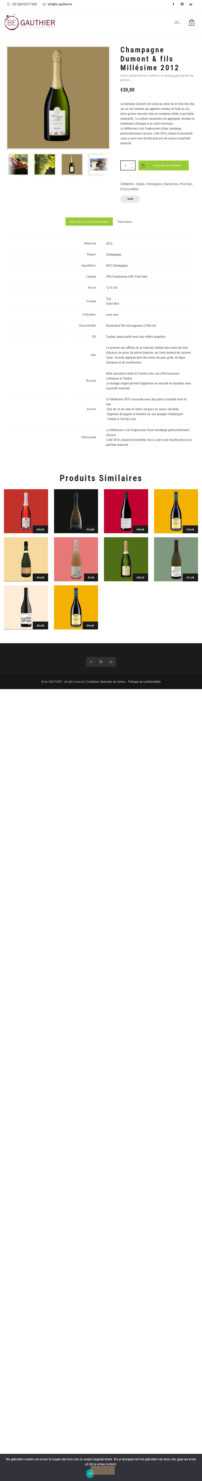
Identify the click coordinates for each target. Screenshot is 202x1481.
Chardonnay (170, 184)
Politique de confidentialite (144, 682)
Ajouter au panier (167, 165)
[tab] (89, 221)
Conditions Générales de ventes (105, 682)
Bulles (140, 184)
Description (125, 221)
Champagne (153, 184)
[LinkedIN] (190, 4)
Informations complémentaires (89, 221)
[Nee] (103, 1470)
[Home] (29, 30)
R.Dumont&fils (129, 189)
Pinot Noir (186, 184)
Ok (90, 1473)
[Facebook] (173, 4)
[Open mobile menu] (178, 22)
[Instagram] (182, 4)
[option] (17, 164)
